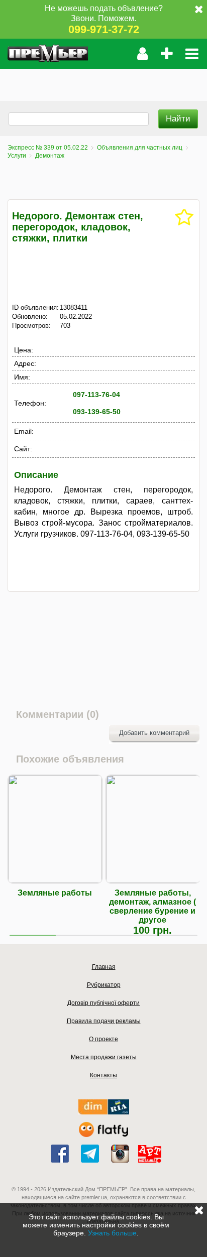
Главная (104, 966)
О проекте (103, 1039)
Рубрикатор (104, 984)
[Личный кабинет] (142, 54)
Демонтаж (49, 155)
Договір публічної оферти (103, 1003)
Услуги (17, 155)
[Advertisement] (103, 81)
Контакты (103, 1075)
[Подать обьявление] (166, 54)
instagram (120, 1154)
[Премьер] (48, 53)
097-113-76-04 (96, 395)
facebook (60, 1154)
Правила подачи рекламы (104, 1021)
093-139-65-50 (97, 412)
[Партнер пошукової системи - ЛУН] (103, 1135)
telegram (90, 1154)
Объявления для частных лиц (139, 147)
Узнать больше (112, 1233)
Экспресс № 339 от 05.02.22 (48, 147)
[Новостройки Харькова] (103, 1112)
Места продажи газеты (104, 1057)
